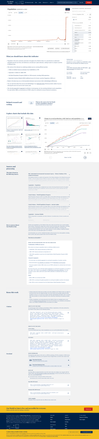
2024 (90, 149)
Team (66, 424)
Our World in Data (10, 2)
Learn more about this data (38, 46)
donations (24, 433)
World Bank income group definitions (56, 270)
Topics (51, 417)
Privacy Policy (43, 436)
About (51, 2)
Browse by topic (30, 2)
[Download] (85, 153)
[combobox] (67, 2)
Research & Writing (84, 417)
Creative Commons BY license (40, 300)
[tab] (10, 13)
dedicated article (41, 83)
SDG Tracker (52, 429)
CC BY (23, 49)
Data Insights (53, 421)
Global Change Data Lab (25, 415)
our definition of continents (44, 262)
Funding (66, 421)
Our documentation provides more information (44, 373)
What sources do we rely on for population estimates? (59, 51)
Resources (45, 2)
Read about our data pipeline (34, 237)
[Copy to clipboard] (67, 313)
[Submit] (75, 2)
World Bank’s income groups (59, 262)
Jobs (66, 426)
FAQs (27, 422)
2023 (68, 43)
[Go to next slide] (85, 157)
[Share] (88, 153)
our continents (43, 270)
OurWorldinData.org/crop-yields (49, 153)
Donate (88, 2)
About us (67, 417)
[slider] (17, 44)
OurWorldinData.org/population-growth (15, 49)
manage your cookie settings (52, 436)
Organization (67, 419)
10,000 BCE (13, 43)
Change (86, 123)
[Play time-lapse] (9, 44)
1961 (48, 149)
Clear (90, 17)
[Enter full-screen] (90, 153)
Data (36, 2)
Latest (40, 2)
